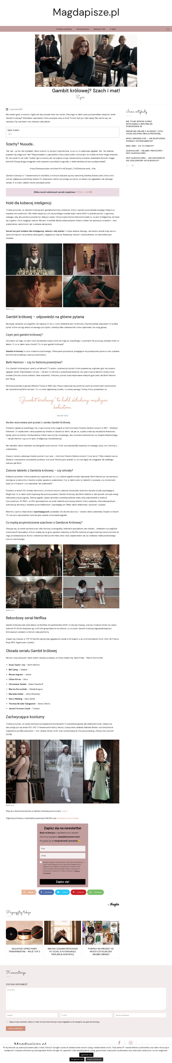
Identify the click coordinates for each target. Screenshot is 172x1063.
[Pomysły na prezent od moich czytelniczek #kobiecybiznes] (100, 933)
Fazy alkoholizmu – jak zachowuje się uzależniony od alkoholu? (145, 159)
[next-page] (132, 166)
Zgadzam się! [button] (86, 1055)
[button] (167, 29)
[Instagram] (131, 1043)
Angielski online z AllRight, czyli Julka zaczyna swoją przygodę (144, 132)
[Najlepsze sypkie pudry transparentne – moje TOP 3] (24, 933)
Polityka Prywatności (94, 1059)
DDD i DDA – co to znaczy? (140, 146)
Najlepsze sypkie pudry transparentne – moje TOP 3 (24, 950)
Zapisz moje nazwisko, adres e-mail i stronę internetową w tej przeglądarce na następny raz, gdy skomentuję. (54, 1022)
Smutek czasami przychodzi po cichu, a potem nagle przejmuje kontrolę (63, 951)
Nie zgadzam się (77, 1059)
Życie (80, 97)
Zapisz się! (62, 881)
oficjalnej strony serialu (67, 818)
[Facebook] (119, 1043)
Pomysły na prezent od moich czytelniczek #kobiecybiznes (101, 951)
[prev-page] (128, 166)
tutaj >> (65, 811)
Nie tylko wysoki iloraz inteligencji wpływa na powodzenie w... (139, 123)
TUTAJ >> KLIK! (83, 192)
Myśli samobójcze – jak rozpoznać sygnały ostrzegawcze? (145, 139)
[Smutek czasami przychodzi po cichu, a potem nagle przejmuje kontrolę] (62, 933)
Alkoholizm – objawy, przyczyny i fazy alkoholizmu (144, 152)
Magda (114, 904)
